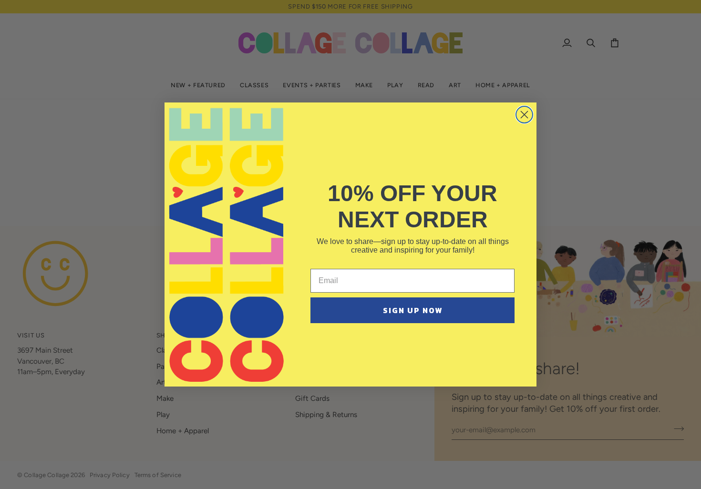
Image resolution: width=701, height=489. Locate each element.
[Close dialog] (524, 114)
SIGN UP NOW (413, 310)
